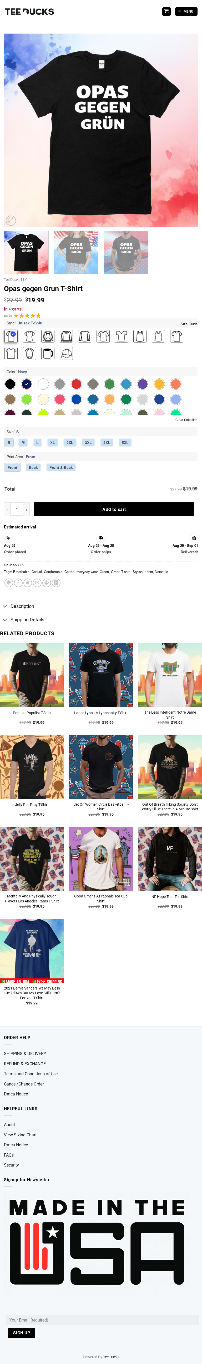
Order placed (15, 551)
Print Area (21, 456)
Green (104, 571)
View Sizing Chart (20, 1134)
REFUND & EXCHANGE (25, 1063)
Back (33, 467)
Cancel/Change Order (24, 1084)
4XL (106, 442)
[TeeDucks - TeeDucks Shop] (30, 12)
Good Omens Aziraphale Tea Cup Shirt (101, 898)
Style (25, 322)
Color (17, 371)
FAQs (9, 1155)
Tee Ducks (111, 1357)
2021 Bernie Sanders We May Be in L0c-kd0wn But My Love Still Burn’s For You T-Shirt (32, 993)
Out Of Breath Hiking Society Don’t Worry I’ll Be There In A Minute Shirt (170, 807)
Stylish (138, 571)
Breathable (21, 571)
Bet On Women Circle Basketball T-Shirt (101, 807)
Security (11, 1165)
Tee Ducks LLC (16, 279)
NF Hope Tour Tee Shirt (170, 897)
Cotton (69, 571)
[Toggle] (5, 607)
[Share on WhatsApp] (8, 583)
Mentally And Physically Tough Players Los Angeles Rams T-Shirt (32, 898)
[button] (186, 11)
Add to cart (114, 509)
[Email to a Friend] (37, 583)
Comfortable (53, 571)
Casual (37, 571)
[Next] (187, 130)
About (9, 1124)
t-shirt (149, 571)
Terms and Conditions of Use (31, 1073)
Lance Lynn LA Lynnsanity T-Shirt (101, 713)
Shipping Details (27, 619)
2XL (70, 442)
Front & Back (61, 467)
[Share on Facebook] (18, 583)
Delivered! (189, 551)
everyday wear (87, 571)
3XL (88, 442)
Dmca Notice (16, 1094)
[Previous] (14, 130)
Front (12, 467)
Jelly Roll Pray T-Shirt (32, 805)
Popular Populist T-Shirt (32, 713)
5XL (125, 442)
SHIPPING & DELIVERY (25, 1053)
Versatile (161, 571)
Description (22, 606)
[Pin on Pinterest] (46, 583)
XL (52, 442)
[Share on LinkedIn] (56, 583)
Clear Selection (186, 419)
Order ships (101, 551)
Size (13, 431)
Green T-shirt (120, 571)
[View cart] (166, 11)
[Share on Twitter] (27, 583)
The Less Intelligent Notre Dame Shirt (170, 715)
